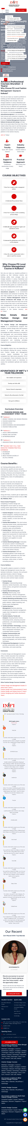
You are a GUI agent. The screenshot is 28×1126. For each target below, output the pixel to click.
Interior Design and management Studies (15, 59)
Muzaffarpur (19, 1081)
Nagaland (18, 1101)
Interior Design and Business (15, 54)
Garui (19, 1056)
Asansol (17, 1048)
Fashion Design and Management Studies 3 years (15, 27)
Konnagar (18, 1052)
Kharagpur (11, 1048)
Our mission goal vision (13, 19)
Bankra (4, 1056)
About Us (9, 17)
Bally (8, 1056)
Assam (16, 1099)
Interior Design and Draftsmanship (16, 56)
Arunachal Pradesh (6, 1099)
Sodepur (24, 1050)
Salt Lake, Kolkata (16, 1058)
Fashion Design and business (15, 30)
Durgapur (18, 1050)
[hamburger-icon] (3, 8)
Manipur (21, 1099)
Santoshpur (16, 1054)
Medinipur (4, 1048)
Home (7, 10)
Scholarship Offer (11, 40)
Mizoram (11, 1101)
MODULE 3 (7, 440)
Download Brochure (12, 38)
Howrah (7, 1058)
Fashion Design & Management (15, 36)
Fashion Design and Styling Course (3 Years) (13, 691)
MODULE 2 (7, 430)
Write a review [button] (14, 723)
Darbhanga (4, 1083)
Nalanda (12, 1081)
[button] (14, 417)
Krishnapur (5, 1052)
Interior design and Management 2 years (15, 51)
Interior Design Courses (6, 45)
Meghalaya (4, 1101)
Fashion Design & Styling (13, 32)
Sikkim (3, 1103)
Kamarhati (23, 1054)
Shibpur (11, 1050)
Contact (7, 63)
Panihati (9, 1054)
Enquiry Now (15, 994)
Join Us (3, 135)
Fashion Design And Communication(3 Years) (14, 689)
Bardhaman (4, 1050)
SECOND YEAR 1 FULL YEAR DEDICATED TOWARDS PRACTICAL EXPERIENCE (11, 448)
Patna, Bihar (4, 1081)
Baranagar (14, 1056)
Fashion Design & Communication (16, 34)
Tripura (24, 1101)
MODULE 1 (7, 417)
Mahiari (3, 1054)
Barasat (12, 1052)
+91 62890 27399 (10, 1042)
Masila (23, 1052)
